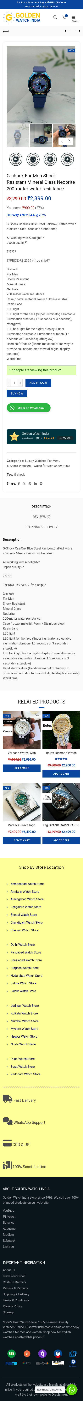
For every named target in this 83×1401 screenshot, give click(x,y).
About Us (9, 1270)
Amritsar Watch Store (25, 891)
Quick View (37, 714)
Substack (9, 1241)
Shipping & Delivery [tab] (41, 527)
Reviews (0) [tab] (41, 517)
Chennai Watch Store (24, 930)
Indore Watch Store (23, 983)
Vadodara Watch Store (26, 1074)
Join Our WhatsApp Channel (42, 6)
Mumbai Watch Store (25, 1021)
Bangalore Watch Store (26, 907)
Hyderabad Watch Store (26, 976)
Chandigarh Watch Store (27, 922)
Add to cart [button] (61, 773)
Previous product (67, 31)
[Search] (55, 17)
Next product (77, 31)
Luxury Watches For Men (41, 461)
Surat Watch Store (23, 1066)
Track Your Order (14, 1276)
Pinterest (9, 1216)
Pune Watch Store (23, 1059)
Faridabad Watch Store (26, 952)
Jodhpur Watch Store (25, 1005)
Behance (8, 1222)
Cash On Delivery (14, 1282)
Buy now (17, 393)
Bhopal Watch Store (24, 915)
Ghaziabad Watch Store (26, 960)
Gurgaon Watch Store (25, 968)
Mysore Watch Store (24, 1029)
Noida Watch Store (23, 1044)
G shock (19, 474)
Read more (22, 768)
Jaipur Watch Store (23, 991)
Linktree (8, 1247)
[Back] (6, 31)
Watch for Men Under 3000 (52, 466)
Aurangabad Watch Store (27, 899)
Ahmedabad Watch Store (27, 884)
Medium (8, 1234)
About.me (9, 1228)
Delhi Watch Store (23, 944)
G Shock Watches (19, 466)
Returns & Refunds (15, 1288)
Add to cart (38, 382)
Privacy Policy (12, 1306)
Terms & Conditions (16, 1300)
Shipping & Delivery (16, 1294)
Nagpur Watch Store (24, 1036)
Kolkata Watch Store (24, 1013)
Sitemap (8, 1312)
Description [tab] (41, 507)
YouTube (8, 1210)
